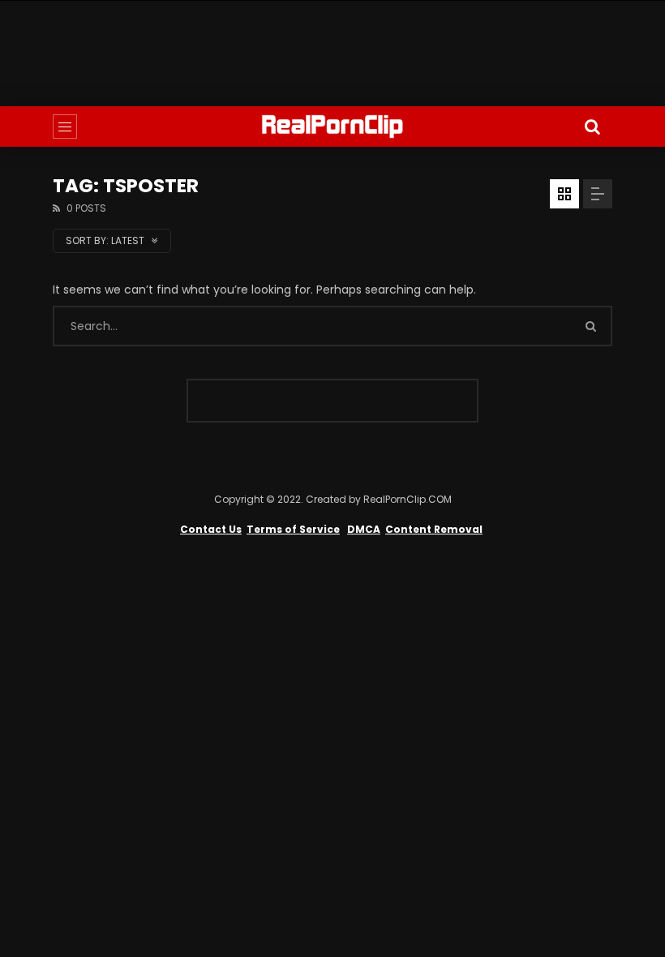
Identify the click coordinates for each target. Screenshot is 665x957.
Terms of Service (293, 529)
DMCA (363, 529)
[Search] (592, 126)
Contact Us (211, 529)
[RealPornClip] (332, 126)
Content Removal (434, 529)
